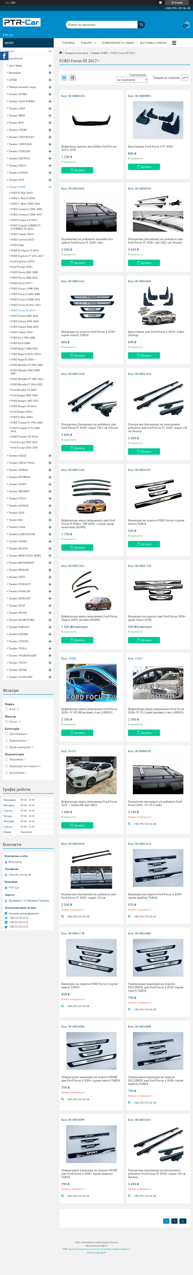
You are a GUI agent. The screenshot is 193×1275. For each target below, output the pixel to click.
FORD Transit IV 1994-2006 (26, 422)
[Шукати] (141, 22)
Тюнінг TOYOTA (19, 641)
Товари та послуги (76, 53)
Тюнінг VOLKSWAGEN (22, 655)
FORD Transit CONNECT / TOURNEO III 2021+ (26, 227)
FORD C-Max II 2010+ (23, 198)
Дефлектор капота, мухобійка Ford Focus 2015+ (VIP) (88, 148)
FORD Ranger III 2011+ (24, 406)
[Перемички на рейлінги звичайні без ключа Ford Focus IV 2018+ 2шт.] (91, 213)
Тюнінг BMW (17, 115)
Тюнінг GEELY (18, 455)
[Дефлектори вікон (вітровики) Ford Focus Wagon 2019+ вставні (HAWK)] (91, 590)
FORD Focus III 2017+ (23, 310)
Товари (86, 43)
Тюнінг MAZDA (18, 548)
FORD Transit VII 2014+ (24, 436)
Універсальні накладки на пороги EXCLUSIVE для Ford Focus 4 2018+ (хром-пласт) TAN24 (156, 987)
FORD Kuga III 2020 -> (23, 359)
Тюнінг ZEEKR (18, 670)
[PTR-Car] (22, 21)
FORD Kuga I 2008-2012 (24, 348)
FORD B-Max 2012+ (22, 192)
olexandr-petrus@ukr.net (23, 913)
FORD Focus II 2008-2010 (25, 299)
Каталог (10, 51)
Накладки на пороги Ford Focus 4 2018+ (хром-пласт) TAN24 (88, 333)
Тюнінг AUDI (17, 108)
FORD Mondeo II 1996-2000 (27, 365)
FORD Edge (17, 245)
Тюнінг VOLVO (18, 662)
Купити (79, 170)
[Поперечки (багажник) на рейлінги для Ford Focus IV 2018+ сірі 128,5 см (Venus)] (158, 213)
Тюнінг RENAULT (20, 598)
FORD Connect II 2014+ (24, 220)
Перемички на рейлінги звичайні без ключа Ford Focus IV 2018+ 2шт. (87, 240)
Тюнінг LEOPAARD (20, 677)
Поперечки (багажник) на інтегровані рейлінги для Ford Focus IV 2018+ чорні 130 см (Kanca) (157, 428)
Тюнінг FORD (99, 53)
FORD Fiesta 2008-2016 (24, 277)
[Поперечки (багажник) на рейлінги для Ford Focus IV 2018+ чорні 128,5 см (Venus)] (91, 398)
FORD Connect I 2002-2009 (26, 209)
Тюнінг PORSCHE (20, 591)
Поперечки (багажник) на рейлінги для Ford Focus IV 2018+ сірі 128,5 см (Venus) (155, 240)
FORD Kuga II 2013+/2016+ (26, 354)
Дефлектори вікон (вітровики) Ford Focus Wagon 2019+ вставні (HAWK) (89, 618)
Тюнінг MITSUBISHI (21, 562)
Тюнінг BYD (16, 122)
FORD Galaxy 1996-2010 (24, 321)
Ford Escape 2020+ (22, 266)
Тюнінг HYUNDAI (20, 477)
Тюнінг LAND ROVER (22, 534)
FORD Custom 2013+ (23, 239)
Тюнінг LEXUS (18, 541)
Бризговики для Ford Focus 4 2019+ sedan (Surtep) (156, 333)
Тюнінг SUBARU (19, 627)
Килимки (15, 72)
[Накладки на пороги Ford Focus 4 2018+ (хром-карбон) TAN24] (158, 868)
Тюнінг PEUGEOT (20, 584)
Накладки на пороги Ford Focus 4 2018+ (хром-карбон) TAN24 (155, 895)
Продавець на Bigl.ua (96, 1245)
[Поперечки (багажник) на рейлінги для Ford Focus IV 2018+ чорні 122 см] (91, 868)
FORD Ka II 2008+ (21, 343)
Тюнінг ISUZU (17, 484)
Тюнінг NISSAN (18, 570)
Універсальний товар (22, 87)
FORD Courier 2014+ (22, 234)
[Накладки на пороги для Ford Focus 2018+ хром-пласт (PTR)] (158, 590)
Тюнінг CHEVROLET (21, 137)
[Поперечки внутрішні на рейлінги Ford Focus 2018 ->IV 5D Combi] (158, 775)
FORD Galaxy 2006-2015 (24, 326)
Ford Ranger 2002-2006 (24, 395)
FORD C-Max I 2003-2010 (25, 203)
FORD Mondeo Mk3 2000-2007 (26, 371)
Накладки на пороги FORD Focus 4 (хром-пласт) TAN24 (156, 522)
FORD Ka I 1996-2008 (23, 337)
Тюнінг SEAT (17, 605)
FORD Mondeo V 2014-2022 (27, 384)
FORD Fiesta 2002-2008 (24, 272)
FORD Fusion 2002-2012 (24, 316)
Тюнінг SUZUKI (18, 634)
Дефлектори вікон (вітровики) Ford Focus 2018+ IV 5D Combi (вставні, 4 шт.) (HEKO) (156, 710)
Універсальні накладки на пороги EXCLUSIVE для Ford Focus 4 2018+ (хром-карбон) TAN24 (156, 1080)
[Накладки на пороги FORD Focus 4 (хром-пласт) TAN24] (158, 494)
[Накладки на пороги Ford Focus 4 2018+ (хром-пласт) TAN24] (91, 305)
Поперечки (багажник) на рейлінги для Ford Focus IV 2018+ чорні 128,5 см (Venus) (89, 426)
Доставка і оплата (153, 43)
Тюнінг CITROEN (19, 151)
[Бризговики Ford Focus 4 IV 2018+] (158, 120)
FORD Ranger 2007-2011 (25, 400)
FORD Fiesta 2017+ (22, 283)
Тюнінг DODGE (18, 172)
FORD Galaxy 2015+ (22, 332)
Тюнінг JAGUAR (18, 505)
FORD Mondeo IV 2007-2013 (27, 379)
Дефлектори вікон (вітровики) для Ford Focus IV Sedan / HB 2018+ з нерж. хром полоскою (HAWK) (88, 524)
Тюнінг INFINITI (19, 491)
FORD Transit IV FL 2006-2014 (26, 429)
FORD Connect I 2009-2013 (26, 214)
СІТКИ (13, 80)
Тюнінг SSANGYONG (22, 620)
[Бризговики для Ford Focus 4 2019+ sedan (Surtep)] (158, 305)
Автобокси (15, 58)
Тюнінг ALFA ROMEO (22, 101)
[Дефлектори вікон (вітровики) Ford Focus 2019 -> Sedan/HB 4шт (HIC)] (91, 775)
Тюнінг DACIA (17, 165)
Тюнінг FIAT (16, 179)
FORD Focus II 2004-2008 (25, 294)
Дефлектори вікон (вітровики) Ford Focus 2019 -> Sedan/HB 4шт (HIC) (89, 803)
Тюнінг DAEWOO (19, 158)
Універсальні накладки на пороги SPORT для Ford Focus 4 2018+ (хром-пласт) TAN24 (90, 1078)
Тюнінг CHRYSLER (20, 144)
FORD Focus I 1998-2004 (25, 288)
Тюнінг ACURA (18, 94)
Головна (68, 43)
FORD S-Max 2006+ (22, 417)
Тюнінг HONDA (18, 470)
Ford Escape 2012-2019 (24, 447)
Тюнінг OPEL (17, 577)
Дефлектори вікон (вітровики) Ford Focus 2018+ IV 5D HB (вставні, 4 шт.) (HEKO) (89, 710)
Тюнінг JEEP (17, 512)
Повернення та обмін (118, 43)
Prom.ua (114, 1242)
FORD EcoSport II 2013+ (25, 250)
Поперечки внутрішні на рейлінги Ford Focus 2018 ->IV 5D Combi (155, 803)
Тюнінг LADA (17, 527)
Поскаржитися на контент (86, 1249)
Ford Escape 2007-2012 (24, 442)
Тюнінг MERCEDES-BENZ (25, 555)
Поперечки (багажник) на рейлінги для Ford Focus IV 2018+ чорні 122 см (88, 895)
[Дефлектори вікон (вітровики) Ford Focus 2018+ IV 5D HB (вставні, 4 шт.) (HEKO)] (91, 682)
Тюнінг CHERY (18, 130)
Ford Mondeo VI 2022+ (24, 390)
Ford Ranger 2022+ (22, 411)
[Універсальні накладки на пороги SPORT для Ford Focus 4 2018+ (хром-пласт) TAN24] (91, 1051)
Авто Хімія (15, 65)
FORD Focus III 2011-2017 (26, 305)
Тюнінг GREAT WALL (22, 462)
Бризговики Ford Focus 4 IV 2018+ (151, 146)
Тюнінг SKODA (18, 612)
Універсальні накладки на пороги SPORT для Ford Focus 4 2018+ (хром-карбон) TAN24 (89, 1173)
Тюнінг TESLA (18, 648)
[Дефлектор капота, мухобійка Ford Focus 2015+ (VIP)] (91, 120)
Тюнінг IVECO (18, 498)
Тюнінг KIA (16, 520)
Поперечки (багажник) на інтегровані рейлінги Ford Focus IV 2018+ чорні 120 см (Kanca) (156, 1173)
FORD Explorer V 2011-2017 (27, 256)
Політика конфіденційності (116, 1249)
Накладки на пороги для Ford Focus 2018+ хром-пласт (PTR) (157, 618)
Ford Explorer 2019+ (23, 261)
